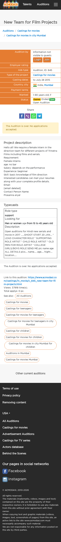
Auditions (43, 4)
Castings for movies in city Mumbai (26, 36)
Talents (27, 4)
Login (37, 60)
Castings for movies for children (24, 337)
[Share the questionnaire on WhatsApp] (33, 116)
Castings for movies (28, 31)
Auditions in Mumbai (17, 353)
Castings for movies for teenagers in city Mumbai (30, 323)
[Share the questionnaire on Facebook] (21, 116)
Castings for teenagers (18, 309)
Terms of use (10, 388)
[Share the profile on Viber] (27, 116)
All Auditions (23, 296)
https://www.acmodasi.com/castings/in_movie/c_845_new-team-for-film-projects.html (30, 281)
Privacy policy (11, 395)
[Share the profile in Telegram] (39, 116)
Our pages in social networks (25, 464)
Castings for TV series (16, 440)
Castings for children (17, 331)
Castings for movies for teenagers (25, 315)
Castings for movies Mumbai (22, 360)
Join (47, 60)
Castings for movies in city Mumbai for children (30, 345)
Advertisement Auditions (18, 434)
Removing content (14, 402)
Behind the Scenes (14, 453)
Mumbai (48, 85)
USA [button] (5, 413)
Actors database (12, 447)
